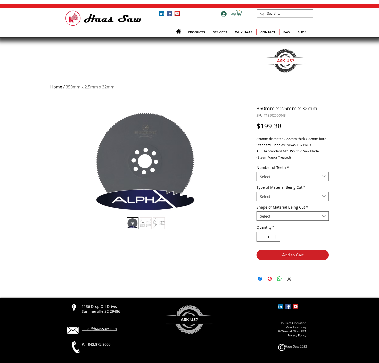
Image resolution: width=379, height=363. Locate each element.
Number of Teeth (273, 168)
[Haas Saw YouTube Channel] (177, 13)
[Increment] (276, 236)
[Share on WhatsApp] (279, 279)
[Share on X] (289, 279)
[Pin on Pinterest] (270, 279)
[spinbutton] (268, 236)
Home (56, 87)
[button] (239, 12)
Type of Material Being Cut (281, 187)
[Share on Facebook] (260, 279)
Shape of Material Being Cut (282, 207)
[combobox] (293, 176)
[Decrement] (260, 236)
